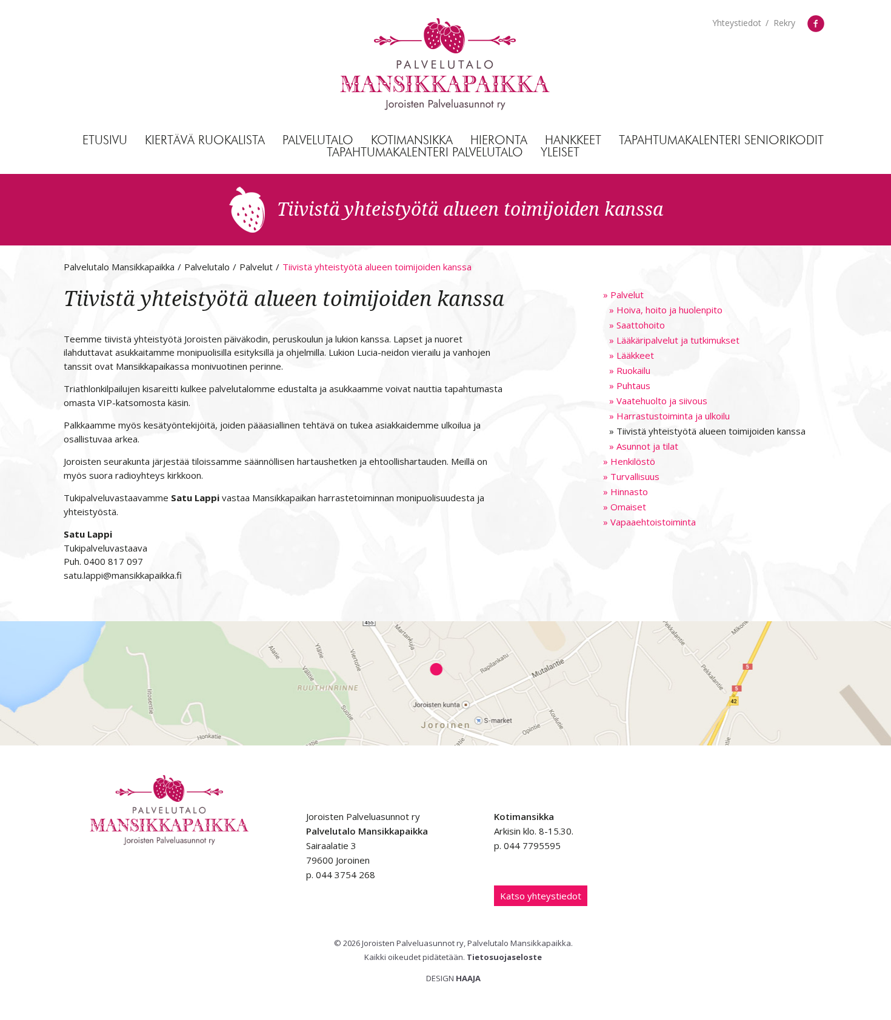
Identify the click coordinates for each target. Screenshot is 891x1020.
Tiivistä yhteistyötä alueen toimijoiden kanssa (707, 431)
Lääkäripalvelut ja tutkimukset (674, 340)
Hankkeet (573, 141)
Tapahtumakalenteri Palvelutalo (425, 153)
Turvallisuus (631, 476)
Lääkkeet (631, 355)
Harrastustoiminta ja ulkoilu (669, 416)
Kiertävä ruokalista (205, 141)
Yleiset (560, 153)
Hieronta (498, 141)
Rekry (784, 22)
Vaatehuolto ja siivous (658, 401)
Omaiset (624, 507)
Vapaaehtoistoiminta (649, 522)
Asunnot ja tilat (643, 446)
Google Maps (445, 683)
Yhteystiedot (736, 22)
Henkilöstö (629, 461)
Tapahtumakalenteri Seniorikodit (721, 141)
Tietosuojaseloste (504, 957)
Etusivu (104, 141)
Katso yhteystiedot (540, 896)
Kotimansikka (412, 141)
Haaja (468, 978)
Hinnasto (625, 491)
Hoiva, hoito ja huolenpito (665, 310)
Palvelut (623, 294)
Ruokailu (629, 370)
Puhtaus (629, 385)
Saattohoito (637, 325)
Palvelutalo (317, 141)
